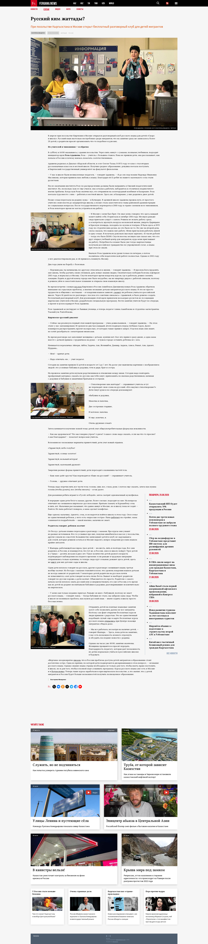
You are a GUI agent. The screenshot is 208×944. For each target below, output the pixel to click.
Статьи (46, 9)
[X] (54, 686)
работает (115, 517)
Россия (71, 33)
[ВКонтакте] (58, 686)
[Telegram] (71, 686)
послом (78, 286)
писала (77, 660)
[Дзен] (67, 686)
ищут (53, 562)
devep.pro (115, 941)
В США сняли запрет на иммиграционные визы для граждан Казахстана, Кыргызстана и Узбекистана (162, 568)
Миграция (64, 33)
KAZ (74, 3)
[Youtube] (80, 686)
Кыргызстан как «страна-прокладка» (120, 892)
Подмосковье (57, 671)
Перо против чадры (155, 891)
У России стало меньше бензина (43, 892)
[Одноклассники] (63, 686)
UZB (103, 3)
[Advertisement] (104, 707)
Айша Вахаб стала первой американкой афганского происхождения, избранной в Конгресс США (163, 592)
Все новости (172, 653)
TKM (96, 3)
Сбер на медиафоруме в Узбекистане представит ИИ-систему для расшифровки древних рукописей (162, 544)
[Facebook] (76, 686)
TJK (89, 3)
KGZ (81, 3)
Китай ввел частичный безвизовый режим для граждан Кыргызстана (162, 645)
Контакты (36, 936)
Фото (68, 9)
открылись (109, 621)
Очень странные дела (81, 891)
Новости (34, 9)
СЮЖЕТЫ (79, 9)
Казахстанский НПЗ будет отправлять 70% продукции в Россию (163, 506)
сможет (117, 292)
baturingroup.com (120, 939)
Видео (57, 9)
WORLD (111, 3)
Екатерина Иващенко (38, 33)
